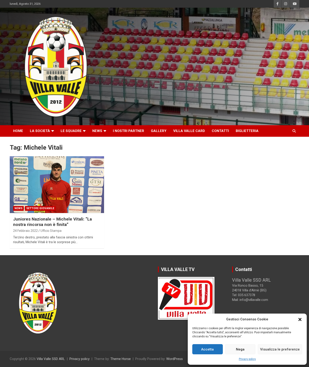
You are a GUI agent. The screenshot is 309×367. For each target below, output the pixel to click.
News (97, 131)
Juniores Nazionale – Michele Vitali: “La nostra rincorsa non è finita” (52, 221)
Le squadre (71, 131)
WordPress (174, 359)
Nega (240, 349)
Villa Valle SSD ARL (51, 359)
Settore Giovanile (40, 208)
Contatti (220, 131)
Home (18, 131)
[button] (300, 319)
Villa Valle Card (189, 131)
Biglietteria (247, 131)
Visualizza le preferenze (280, 349)
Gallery (158, 131)
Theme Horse (120, 359)
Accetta (207, 349)
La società (40, 131)
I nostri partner (128, 131)
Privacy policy (247, 359)
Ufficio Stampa (51, 231)
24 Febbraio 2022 (25, 231)
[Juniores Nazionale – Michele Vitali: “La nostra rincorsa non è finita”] (57, 184)
